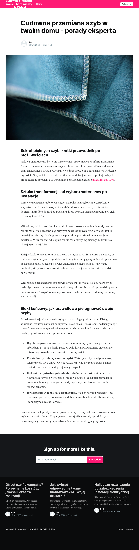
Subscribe (126, 4)
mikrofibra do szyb (103, 179)
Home (39, 4)
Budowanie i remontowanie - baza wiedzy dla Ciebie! (27, 529)
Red (30, 42)
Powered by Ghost (125, 529)
